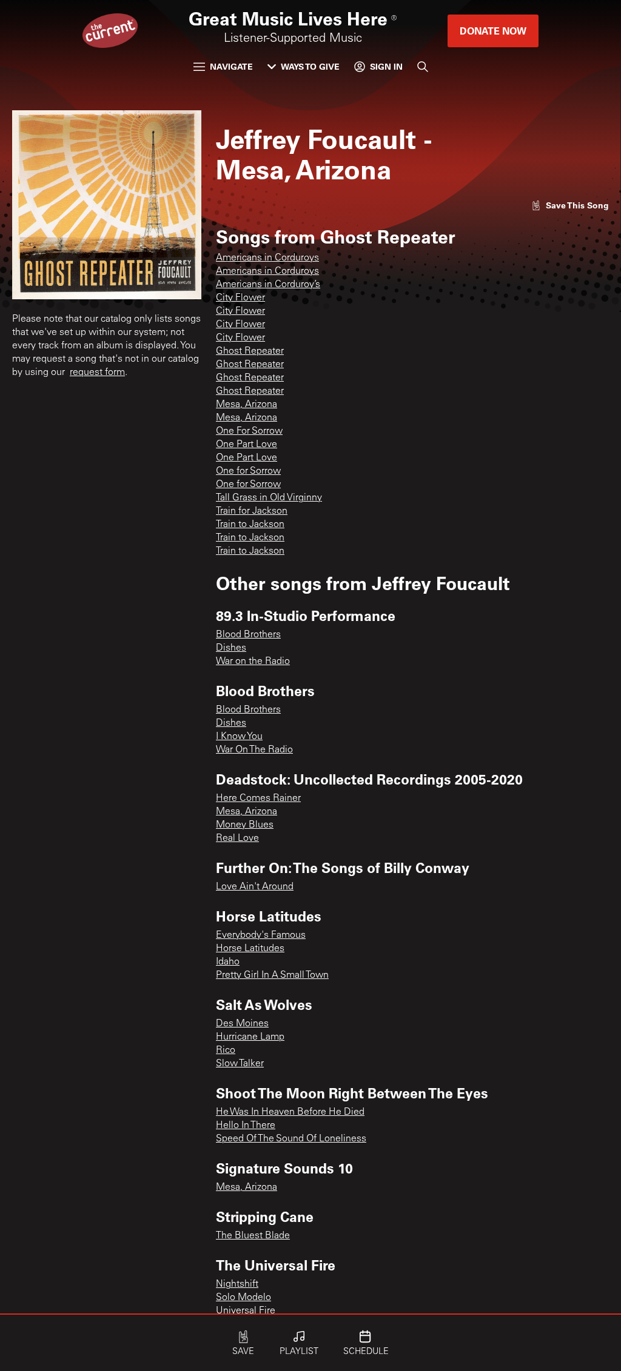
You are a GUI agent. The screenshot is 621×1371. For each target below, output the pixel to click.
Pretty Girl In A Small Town (272, 975)
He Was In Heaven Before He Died (290, 1112)
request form (97, 372)
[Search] (422, 67)
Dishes (231, 648)
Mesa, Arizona (246, 405)
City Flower (240, 298)
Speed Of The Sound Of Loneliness (291, 1139)
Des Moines (242, 1024)
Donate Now (493, 30)
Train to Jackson (250, 524)
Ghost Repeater (250, 351)
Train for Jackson (251, 511)
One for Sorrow (248, 471)
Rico (225, 1050)
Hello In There (245, 1125)
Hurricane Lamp (250, 1037)
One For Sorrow (249, 431)
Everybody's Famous (261, 935)
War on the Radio (253, 661)
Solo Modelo (243, 1298)
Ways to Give (310, 66)
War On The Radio (254, 750)
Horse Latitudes (250, 949)
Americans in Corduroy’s (268, 285)
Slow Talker (240, 1064)
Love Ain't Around (255, 887)
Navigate (231, 66)
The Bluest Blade (253, 1236)
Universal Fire (245, 1311)
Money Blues (245, 825)
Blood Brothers (248, 635)
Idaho (228, 962)
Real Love (237, 838)
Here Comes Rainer (258, 798)
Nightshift (237, 1284)
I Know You (239, 737)
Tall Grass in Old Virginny (269, 498)
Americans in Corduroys (267, 258)
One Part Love (246, 445)
